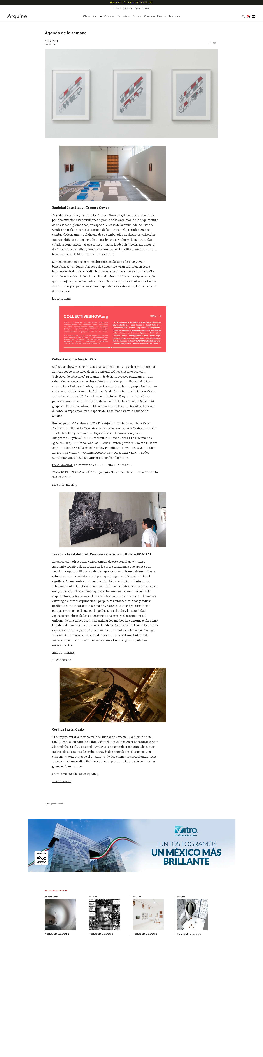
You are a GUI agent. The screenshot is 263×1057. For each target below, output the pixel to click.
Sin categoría (51, 897)
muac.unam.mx (63, 653)
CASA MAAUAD (62, 465)
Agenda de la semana (57, 934)
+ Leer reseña (61, 660)
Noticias (93, 897)
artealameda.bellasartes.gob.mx (75, 774)
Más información (64, 485)
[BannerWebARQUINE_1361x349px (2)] (131, 871)
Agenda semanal (56, 803)
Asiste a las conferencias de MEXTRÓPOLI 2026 (131, 2)
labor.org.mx (61, 299)
